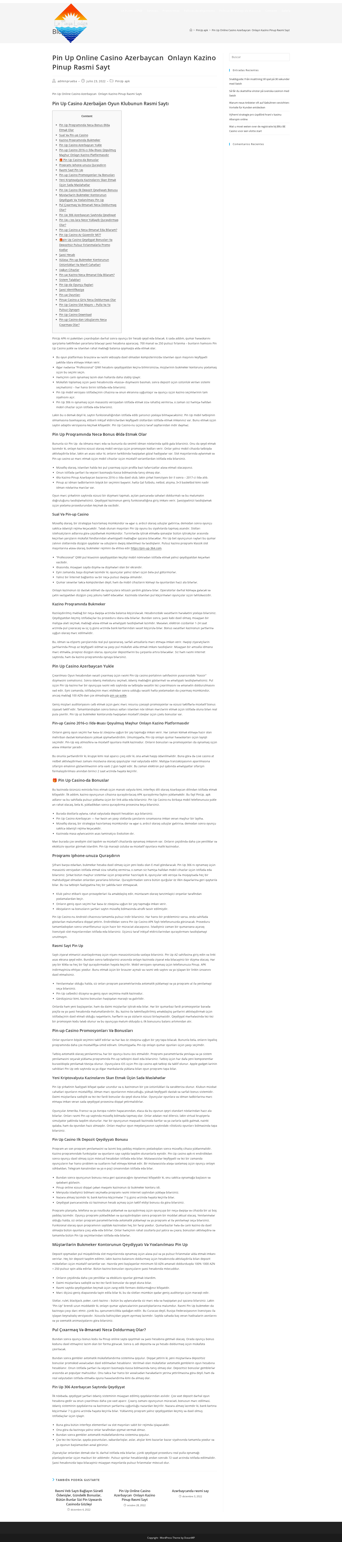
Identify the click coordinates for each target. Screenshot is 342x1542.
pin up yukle (118, 695)
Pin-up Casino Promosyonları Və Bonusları (87, 175)
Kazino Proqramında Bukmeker (79, 140)
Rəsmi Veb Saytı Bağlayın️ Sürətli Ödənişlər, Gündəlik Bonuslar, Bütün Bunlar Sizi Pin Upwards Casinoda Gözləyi (79, 1497)
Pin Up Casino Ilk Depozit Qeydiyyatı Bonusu (88, 190)
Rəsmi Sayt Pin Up (71, 170)
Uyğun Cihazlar (69, 270)
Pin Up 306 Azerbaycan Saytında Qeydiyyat (87, 215)
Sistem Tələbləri (70, 280)
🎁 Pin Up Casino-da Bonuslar (79, 160)
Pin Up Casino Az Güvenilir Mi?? (80, 235)
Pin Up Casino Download (75, 314)
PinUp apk (122, 81)
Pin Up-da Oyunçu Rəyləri (76, 285)
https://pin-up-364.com (146, 548)
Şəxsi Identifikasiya (71, 289)
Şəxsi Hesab (67, 255)
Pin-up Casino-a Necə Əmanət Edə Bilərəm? (88, 230)
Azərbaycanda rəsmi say (190, 1491)
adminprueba (67, 81)
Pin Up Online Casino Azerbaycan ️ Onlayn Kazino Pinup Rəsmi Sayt (134, 1495)
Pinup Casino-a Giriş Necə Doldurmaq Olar (87, 300)
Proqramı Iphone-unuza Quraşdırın (82, 165)
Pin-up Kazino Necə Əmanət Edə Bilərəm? (87, 275)
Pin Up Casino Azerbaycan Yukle (80, 145)
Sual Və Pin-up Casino (73, 135)
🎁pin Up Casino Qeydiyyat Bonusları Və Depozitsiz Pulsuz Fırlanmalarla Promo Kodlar (85, 244)
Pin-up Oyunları (69, 295)
